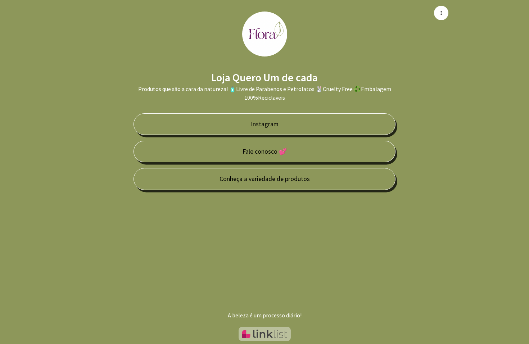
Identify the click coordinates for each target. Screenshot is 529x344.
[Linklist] (264, 334)
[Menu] (441, 13)
